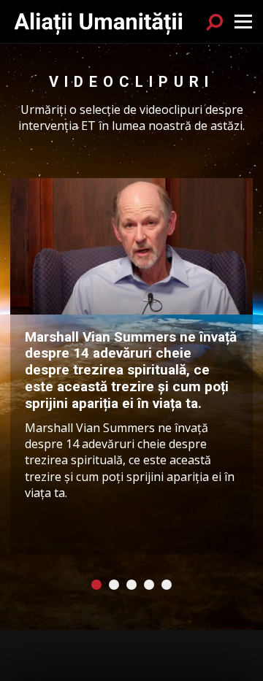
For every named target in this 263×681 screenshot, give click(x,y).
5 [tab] (166, 584)
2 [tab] (114, 584)
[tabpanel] (131, 366)
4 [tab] (149, 584)
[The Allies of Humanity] (99, 21)
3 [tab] (131, 584)
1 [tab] (96, 584)
